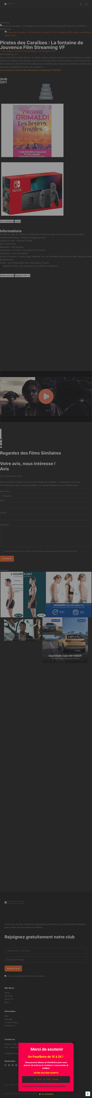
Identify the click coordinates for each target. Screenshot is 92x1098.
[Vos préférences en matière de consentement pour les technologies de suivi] (88, 1094)
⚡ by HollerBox (46, 1094)
